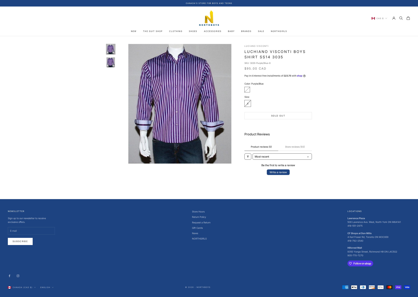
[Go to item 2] (110, 62)
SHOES (193, 31)
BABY (231, 31)
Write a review (278, 172)
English (45, 287)
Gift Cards (197, 227)
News (195, 233)
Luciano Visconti (256, 46)
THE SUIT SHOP (153, 31)
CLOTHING (175, 31)
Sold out (278, 115)
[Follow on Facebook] (9, 275)
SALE (261, 31)
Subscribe (20, 241)
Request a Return (201, 222)
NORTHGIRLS (279, 31)
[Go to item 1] (110, 49)
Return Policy (199, 217)
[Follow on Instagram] (18, 275)
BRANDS (246, 31)
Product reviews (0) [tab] (261, 146)
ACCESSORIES (213, 31)
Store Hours (198, 211)
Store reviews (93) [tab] (295, 146)
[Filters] (247, 156)
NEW (134, 31)
